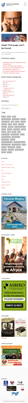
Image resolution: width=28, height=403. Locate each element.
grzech (10, 124)
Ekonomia (5, 84)
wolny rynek (11, 149)
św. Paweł (9, 152)
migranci (3, 131)
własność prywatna (19, 149)
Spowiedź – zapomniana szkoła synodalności (12, 65)
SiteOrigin (23, 401)
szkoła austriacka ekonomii (19, 142)
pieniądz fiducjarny (14, 134)
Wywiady (5, 96)
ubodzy (23, 144)
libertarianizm (16, 129)
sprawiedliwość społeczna (7, 142)
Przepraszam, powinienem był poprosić (11, 72)
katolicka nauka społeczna (20, 126)
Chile (12, 121)
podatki (22, 134)
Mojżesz (14, 131)
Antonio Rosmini (16, 119)
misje (9, 131)
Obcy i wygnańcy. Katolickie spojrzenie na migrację (14, 71)
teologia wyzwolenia (16, 144)
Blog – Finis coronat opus (8, 81)
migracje (23, 129)
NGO (19, 131)
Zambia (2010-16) (8, 88)
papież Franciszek (5, 134)
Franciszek (4, 124)
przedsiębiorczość (15, 136)
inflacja (15, 124)
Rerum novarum (5, 139)
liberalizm (9, 129)
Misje (4, 82)
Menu (25, 5)
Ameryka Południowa (6, 119)
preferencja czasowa (6, 136)
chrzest (17, 121)
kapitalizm (11, 126)
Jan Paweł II (21, 124)
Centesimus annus (5, 121)
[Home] (10, 4)
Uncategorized (6, 89)
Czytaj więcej (4, 338)
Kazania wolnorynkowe (8, 95)
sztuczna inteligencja (6, 144)
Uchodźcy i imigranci (7, 91)
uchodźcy (4, 147)
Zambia (3, 152)
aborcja (3, 116)
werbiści (18, 147)
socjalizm (12, 139)
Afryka (4, 93)
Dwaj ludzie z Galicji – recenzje (7, 167)
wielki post (4, 149)
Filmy (2, 170)
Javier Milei (4, 126)
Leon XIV (3, 129)
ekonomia (23, 121)
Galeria (4, 86)
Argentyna (23, 119)
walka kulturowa (11, 147)
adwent (9, 116)
